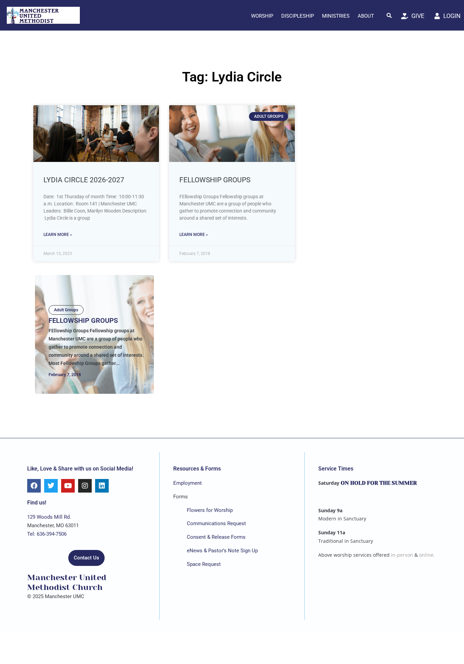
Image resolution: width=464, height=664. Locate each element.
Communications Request (216, 523)
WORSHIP (262, 16)
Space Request (204, 564)
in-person (402, 555)
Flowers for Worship (210, 510)
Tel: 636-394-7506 (47, 534)
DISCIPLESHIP (297, 16)
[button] (389, 15)
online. (427, 555)
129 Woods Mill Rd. (49, 517)
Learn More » (57, 234)
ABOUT (366, 16)
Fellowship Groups (214, 180)
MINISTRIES (336, 16)
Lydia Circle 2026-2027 (83, 180)
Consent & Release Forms (216, 537)
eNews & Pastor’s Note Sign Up (222, 551)
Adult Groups (66, 310)
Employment (187, 483)
